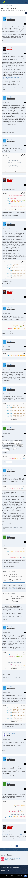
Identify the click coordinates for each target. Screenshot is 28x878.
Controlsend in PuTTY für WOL (12, 858)
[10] (4, 818)
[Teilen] (26, 13)
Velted (22, 834)
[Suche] (18, 1)
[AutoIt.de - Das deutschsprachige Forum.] (2, 1)
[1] (4, 157)
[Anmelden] (22, 2)
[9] (4, 816)
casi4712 (16, 527)
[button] (22, 155)
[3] (4, 160)
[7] (4, 167)
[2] (4, 159)
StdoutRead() (12, 588)
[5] (4, 164)
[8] (4, 168)
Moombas (16, 87)
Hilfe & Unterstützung (9, 861)
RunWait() (11, 565)
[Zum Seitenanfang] (25, 876)
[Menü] (26, 1)
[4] (4, 162)
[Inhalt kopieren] (24, 155)
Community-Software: (14, 875)
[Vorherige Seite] (11, 846)
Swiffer (6, 859)
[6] (4, 165)
